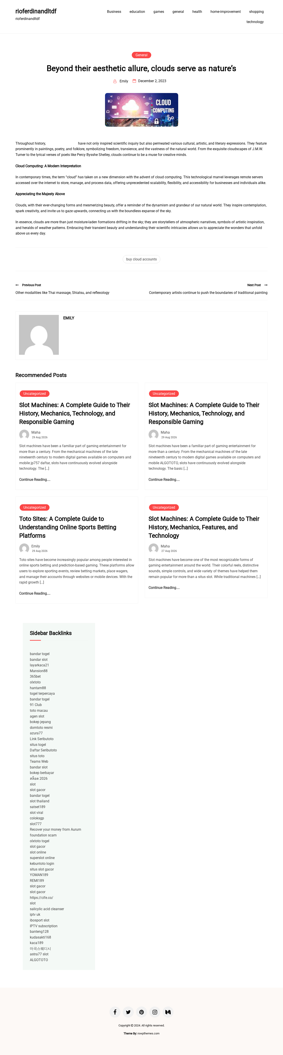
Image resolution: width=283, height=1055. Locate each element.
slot (33, 784)
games (158, 12)
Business (114, 12)
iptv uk (35, 914)
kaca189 (36, 943)
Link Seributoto (42, 739)
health (197, 12)
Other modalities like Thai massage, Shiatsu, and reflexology (62, 293)
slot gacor (37, 790)
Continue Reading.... (34, 479)
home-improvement (225, 12)
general (178, 12)
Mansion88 (39, 671)
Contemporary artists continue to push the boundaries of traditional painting (208, 293)
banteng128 (39, 931)
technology (255, 22)
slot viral (36, 813)
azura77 (36, 733)
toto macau (39, 710)
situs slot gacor (42, 869)
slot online (38, 852)
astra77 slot (39, 954)
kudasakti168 (40, 937)
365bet (35, 676)
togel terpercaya (42, 693)
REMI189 (37, 881)
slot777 (36, 824)
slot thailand (39, 801)
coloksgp (37, 818)
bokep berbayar (42, 773)
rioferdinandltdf (35, 11)
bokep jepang (40, 722)
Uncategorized (34, 394)
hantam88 (38, 688)
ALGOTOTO (39, 960)
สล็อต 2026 (39, 778)
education (137, 12)
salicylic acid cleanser (47, 909)
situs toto (37, 756)
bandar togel (40, 654)
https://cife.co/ (41, 898)
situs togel (38, 745)
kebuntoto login (42, 863)
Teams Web (39, 761)
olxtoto (35, 682)
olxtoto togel (39, 841)
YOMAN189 (39, 875)
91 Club (36, 705)
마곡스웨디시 (40, 948)
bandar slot (39, 659)
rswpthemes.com (148, 1033)
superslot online (42, 858)
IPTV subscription (43, 926)
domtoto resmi (41, 727)
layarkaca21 (39, 665)
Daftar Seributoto (43, 750)
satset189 (37, 807)
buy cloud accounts (62, 143)
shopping (256, 12)
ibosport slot (39, 920)
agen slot (37, 716)
